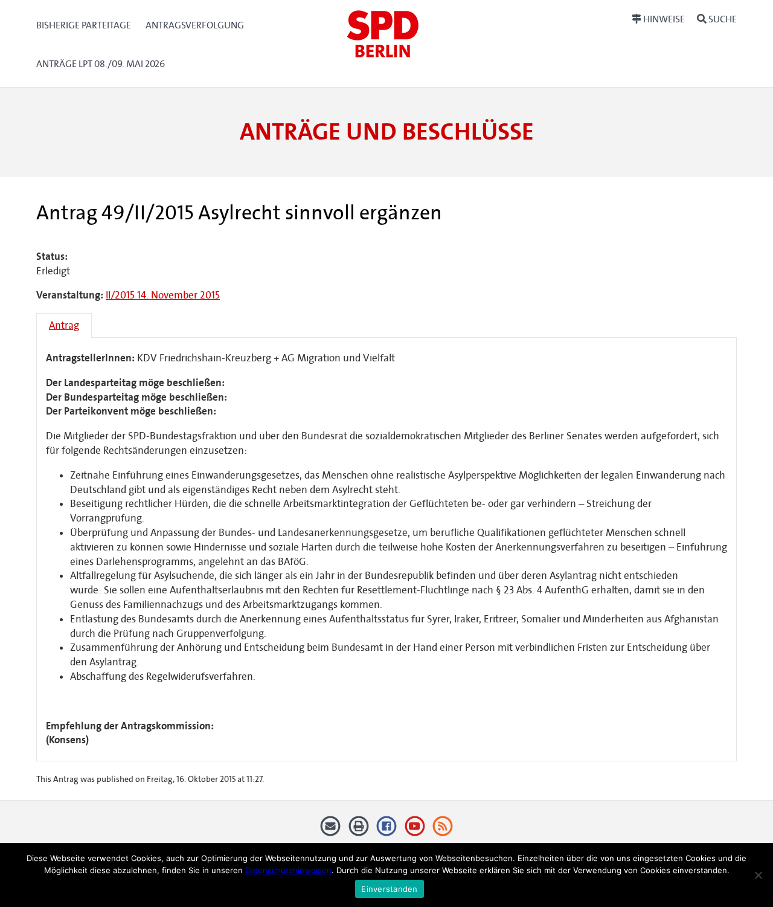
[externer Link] (387, 830)
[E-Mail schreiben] (331, 830)
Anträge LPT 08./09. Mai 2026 (100, 63)
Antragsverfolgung (195, 25)
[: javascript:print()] (358, 830)
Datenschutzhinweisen (288, 870)
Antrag (64, 325)
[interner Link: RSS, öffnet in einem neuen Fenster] (443, 830)
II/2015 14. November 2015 (163, 295)
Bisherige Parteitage (83, 25)
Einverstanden (389, 889)
